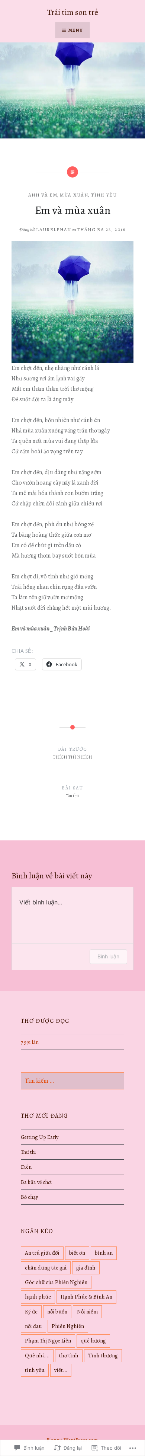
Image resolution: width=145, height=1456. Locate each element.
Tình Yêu (103, 195)
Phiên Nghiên (68, 1326)
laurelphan (53, 229)
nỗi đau (33, 1326)
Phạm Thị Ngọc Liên (48, 1340)
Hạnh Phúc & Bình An (86, 1296)
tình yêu (35, 1370)
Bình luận (108, 956)
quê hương (93, 1340)
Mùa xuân (74, 195)
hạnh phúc (38, 1296)
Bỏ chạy (29, 1197)
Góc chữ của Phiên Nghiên (56, 1282)
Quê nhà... (37, 1355)
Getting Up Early (39, 1137)
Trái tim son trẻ (72, 12)
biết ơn (77, 1253)
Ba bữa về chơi (36, 1182)
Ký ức (31, 1311)
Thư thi (28, 1152)
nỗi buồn (57, 1311)
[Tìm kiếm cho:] (72, 1081)
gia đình (86, 1267)
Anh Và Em (42, 195)
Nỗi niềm (87, 1311)
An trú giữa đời (42, 1253)
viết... (60, 1370)
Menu (75, 30)
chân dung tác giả (46, 1267)
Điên (26, 1167)
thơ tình (68, 1355)
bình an (104, 1253)
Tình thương (103, 1355)
